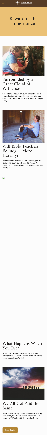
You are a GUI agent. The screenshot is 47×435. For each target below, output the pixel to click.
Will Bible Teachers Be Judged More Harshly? (21, 151)
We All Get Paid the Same (21, 406)
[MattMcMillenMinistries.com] (23, 3)
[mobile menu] (3, 3)
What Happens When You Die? (22, 346)
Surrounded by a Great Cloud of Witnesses (18, 84)
